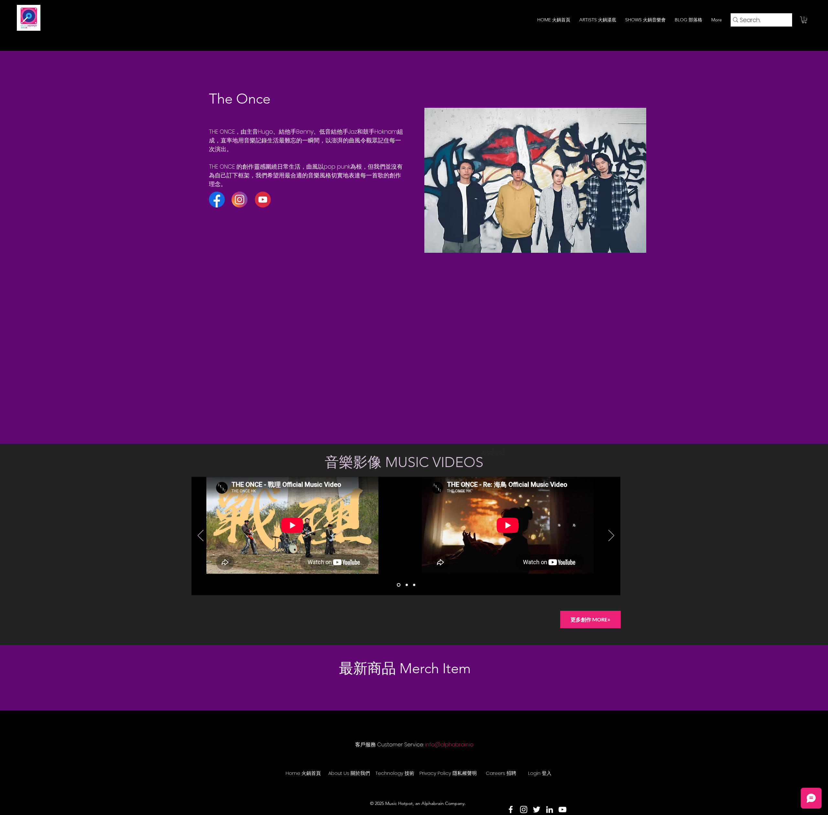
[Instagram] (523, 809)
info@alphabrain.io (449, 744)
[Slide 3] (414, 585)
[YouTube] (562, 809)
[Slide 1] (398, 585)
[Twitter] (536, 809)
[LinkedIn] (549, 809)
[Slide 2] (407, 585)
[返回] (200, 536)
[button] (804, 20)
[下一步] (611, 536)
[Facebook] (511, 809)
